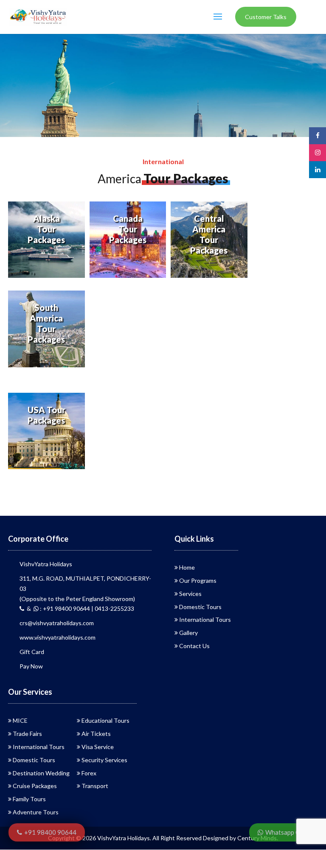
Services (190, 593)
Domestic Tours (200, 606)
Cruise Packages (35, 785)
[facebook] (317, 135)
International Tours (205, 619)
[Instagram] (317, 152)
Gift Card (32, 651)
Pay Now (31, 666)
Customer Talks (266, 16)
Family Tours (29, 798)
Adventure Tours (36, 812)
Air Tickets (96, 733)
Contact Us (194, 645)
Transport (95, 785)
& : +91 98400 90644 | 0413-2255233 (79, 608)
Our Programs (197, 580)
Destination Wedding (41, 773)
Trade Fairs (27, 733)
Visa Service (98, 746)
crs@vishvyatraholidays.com (57, 622)
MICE (20, 720)
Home (187, 567)
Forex (89, 773)
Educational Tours (105, 720)
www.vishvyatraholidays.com (58, 637)
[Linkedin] (317, 169)
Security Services (104, 759)
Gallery (188, 632)
